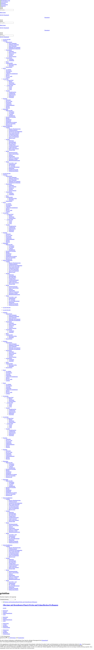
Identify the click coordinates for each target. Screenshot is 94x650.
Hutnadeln (11, 65)
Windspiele (8, 121)
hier (80, 644)
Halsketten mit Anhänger (14, 47)
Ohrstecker (11, 54)
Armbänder (11, 60)
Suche (1, 7)
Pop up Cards (9, 76)
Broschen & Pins (13, 64)
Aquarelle (8, 72)
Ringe (7, 61)
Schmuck (5, 40)
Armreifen (11, 59)
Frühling (8, 127)
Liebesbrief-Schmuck (14, 134)
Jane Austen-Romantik (14, 132)
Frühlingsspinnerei (13, 130)
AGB (4, 614)
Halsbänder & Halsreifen (14, 48)
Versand (5, 612)
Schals (10, 88)
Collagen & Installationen (12, 73)
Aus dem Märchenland (14, 167)
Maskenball (11, 168)
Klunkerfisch (21, 637)
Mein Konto (3, 12)
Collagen (11, 114)
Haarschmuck (9, 67)
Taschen (8, 90)
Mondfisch (5, 626)
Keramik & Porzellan (11, 117)
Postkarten (8, 100)
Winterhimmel (12, 164)
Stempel (8, 106)
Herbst (7, 151)
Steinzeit (11, 155)
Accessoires (5, 79)
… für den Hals (9, 85)
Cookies (5, 624)
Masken (8, 75)
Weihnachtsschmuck (13, 171)
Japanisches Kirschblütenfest (15, 131)
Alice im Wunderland (14, 136)
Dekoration (5, 109)
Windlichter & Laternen (11, 122)
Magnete (8, 107)
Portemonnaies (12, 94)
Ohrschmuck (9, 50)
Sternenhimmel (12, 142)
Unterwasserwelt (13, 147)
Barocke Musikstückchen (15, 129)
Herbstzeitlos (12, 156)
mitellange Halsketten (14, 44)
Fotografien (8, 102)
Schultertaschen (12, 92)
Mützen (10, 81)
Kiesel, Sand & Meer (14, 153)
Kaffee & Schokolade (14, 157)
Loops (10, 89)
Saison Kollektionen (7, 126)
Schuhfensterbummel (14, 146)
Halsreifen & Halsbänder (14, 320)
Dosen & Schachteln (10, 123)
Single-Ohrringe (12, 56)
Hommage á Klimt (13, 530)
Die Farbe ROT (12, 143)
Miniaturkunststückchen (14, 160)
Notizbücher (9, 104)
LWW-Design (12, 637)
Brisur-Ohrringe (12, 52)
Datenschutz (6, 623)
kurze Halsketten (13, 43)
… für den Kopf (9, 80)
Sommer (8, 139)
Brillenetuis (11, 96)
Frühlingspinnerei (13, 501)
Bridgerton (11, 140)
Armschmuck (9, 57)
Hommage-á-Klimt (13, 159)
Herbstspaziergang (13, 152)
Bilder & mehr (9, 110)
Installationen (12, 115)
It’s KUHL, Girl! (13, 163)
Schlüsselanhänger (10, 105)
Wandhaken (8, 119)
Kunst (4, 68)
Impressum (5, 610)
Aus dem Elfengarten (14, 135)
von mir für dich (6, 39)
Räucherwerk (9, 125)
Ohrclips (11, 55)
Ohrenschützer (12, 84)
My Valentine (12, 165)
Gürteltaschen (12, 93)
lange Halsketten (13, 46)
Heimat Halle (12, 150)
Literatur (8, 77)
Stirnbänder (11, 82)
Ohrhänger (11, 51)
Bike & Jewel (12, 138)
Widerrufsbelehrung (7, 613)
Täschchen (11, 97)
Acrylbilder (8, 69)
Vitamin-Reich (12, 144)
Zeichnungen (9, 71)
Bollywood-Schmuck (14, 148)
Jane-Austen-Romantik (14, 504)
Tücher (10, 86)
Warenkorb (47, 17)
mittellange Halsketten (14, 316)
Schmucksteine (6, 627)
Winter (7, 161)
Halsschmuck (9, 42)
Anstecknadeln (9, 63)
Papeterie (5, 98)
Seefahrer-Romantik (13, 169)
